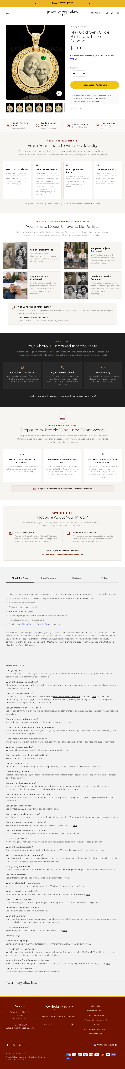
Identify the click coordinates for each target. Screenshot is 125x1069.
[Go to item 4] (39, 108)
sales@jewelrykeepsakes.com (70, 554)
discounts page (24, 911)
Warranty (22, 1057)
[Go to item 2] (19, 108)
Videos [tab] (105, 578)
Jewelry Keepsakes (79, 26)
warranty (56, 922)
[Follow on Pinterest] (20, 1045)
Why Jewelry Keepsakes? (95, 1020)
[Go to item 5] (49, 108)
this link (76, 833)
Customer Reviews (95, 1015)
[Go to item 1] (10, 108)
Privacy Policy (11, 1057)
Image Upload (95, 1034)
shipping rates (83, 944)
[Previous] (35, 3)
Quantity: (74, 68)
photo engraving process (32, 733)
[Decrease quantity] (74, 73)
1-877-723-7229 (48, 554)
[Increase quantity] (84, 73)
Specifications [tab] (48, 578)
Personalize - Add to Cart (95, 85)
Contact (95, 1024)
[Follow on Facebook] (7, 1045)
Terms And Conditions (15, 1060)
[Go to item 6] (58, 108)
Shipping (32, 1057)
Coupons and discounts (95, 1029)
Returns (41, 1057)
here (29, 688)
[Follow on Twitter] (13, 1045)
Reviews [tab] (76, 578)
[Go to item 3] (29, 108)
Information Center (95, 1011)
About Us (95, 1006)
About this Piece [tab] (20, 578)
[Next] (89, 3)
